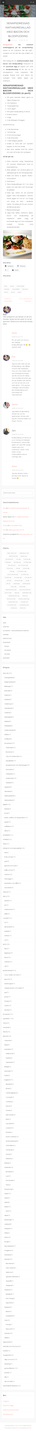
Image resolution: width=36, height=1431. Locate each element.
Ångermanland (9, 682)
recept (6, 292)
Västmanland (8, 800)
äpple (5, 286)
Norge (6, 1241)
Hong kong (8, 1189)
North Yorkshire (11, 1136)
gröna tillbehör (9, 1368)
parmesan (26, 583)
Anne (14, 333)
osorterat (6, 1027)
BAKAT (5, 804)
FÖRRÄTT (6, 839)
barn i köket (12, 553)
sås (5, 1377)
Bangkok (9, 1294)
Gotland (7, 712)
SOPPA (5, 1351)
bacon (12, 286)
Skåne (6, 734)
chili (18, 559)
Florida (8, 1324)
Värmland (7, 791)
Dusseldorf (9, 1316)
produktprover (11, 589)
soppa (25, 595)
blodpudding (20, 286)
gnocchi (7, 979)
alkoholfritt (8, 927)
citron (8, 562)
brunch (24, 556)
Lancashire (9, 1123)
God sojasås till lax (16, 525)
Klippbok (6, 634)
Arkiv (4, 623)
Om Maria (7, 654)
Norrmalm (9, 769)
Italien (6, 1206)
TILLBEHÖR (6, 1355)
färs (12, 571)
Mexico (6, 1237)
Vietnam (14, 608)
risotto (6, 1005)
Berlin (8, 1311)
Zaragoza (9, 1285)
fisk (18, 568)
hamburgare (8, 983)
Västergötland (9, 796)
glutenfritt (21, 571)
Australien (7, 1049)
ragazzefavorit (24, 589)
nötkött (7, 962)
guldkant (25, 574)
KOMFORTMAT (8, 970)
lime (8, 583)
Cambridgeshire (11, 1093)
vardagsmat (13, 602)
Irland (6, 1198)
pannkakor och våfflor (11, 883)
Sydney (8, 1058)
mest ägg (7, 879)
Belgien (7, 1066)
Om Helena (7, 650)
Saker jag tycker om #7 (16, 530)
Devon (8, 1106)
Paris (7, 1185)
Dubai (6, 1075)
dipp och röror (9, 1359)
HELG (5, 896)
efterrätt (27, 562)
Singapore (8, 1250)
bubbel (6, 931)
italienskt (18, 577)
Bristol (8, 1088)
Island (6, 1202)
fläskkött (7, 953)
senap (19, 292)
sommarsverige (13, 595)
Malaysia (7, 1228)
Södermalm (10, 778)
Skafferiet (6, 658)
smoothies (7, 887)
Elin (14, 40)
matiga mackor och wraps (13, 988)
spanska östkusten (12, 1276)
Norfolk (8, 1132)
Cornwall (9, 1097)
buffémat (9, 559)
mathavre (25, 289)
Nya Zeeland (8, 1246)
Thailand (7, 1290)
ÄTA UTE (5, 673)
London (16, 583)
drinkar (6, 935)
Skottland (7, 1255)
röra (16, 592)
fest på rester (23, 565)
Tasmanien (9, 1062)
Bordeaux (9, 1171)
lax (27, 580)
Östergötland (8, 677)
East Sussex (10, 1115)
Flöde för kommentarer (11, 1410)
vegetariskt (11, 605)
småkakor (7, 826)
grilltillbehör (12, 574)
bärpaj (6, 809)
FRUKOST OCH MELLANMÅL (12, 848)
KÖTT (4, 944)
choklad (26, 559)
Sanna (15, 404)
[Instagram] (33, 2)
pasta (13, 586)
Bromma (9, 752)
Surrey (8, 1154)
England (11, 565)
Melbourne (9, 1053)
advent (6, 900)
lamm (6, 957)
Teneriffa (9, 1281)
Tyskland (7, 1307)
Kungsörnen (7, 45)
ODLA (5, 1023)
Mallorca (9, 1272)
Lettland (7, 1224)
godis (6, 822)
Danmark (7, 1071)
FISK (4, 844)
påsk (6, 914)
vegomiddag (24, 605)
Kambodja (7, 1219)
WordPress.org (8, 1414)
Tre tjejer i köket (18, 10)
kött (9, 580)
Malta (6, 1233)
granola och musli (10, 865)
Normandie (9, 1180)
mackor (7, 874)
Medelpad (7, 726)
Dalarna (7, 695)
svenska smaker (23, 599)
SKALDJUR (6, 1342)
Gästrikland (8, 708)
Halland (7, 721)
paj (5, 992)
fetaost (10, 568)
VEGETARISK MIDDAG (10, 1386)
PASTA (5, 1032)
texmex (7, 1010)
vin (5, 940)
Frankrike (7, 1167)
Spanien (7, 1259)
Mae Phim (9, 1303)
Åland (6, 1045)
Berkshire (9, 1084)
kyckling (27, 577)
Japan (6, 1215)
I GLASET (6, 918)
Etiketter (6, 626)
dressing (6, 289)
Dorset (8, 1110)
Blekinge (7, 686)
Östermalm (9, 747)
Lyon (7, 1176)
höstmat (8, 577)
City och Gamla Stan (12, 756)
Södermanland (9, 730)
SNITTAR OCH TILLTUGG (11, 1346)
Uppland (7, 787)
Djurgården (10, 760)
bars (5, 852)
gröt (5, 861)
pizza (6, 996)
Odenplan (9, 774)
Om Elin (6, 646)
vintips (22, 608)
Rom (7, 1211)
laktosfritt (18, 580)
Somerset (9, 1150)
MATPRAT (6, 1018)
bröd (6, 813)
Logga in (6, 1401)
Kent (7, 1119)
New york (9, 1329)
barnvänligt (24, 553)
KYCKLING (6, 1014)
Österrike (7, 1040)
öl (5, 922)
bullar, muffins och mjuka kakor (14, 817)
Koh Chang (9, 1298)
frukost (26, 568)
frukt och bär (8, 857)
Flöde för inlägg (8, 1405)
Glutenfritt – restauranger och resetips (16, 630)
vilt (5, 966)
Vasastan (9, 782)
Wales (6, 1337)
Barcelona (9, 1263)
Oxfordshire (10, 1145)
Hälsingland (8, 717)
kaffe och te (8, 870)
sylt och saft (8, 1381)
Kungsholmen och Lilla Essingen (16, 765)
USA (5, 1320)
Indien (6, 1193)
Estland (6, 1163)
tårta (6, 830)
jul (5, 905)
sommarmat (26, 592)
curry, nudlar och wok (11, 975)
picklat (6, 1372)
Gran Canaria (10, 1268)
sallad (13, 292)
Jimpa (5, 525)
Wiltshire (9, 1158)
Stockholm (11, 599)
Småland (7, 739)
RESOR (5, 1036)
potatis (22, 586)
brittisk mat (13, 556)
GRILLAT (5, 892)
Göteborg (7, 704)
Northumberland (11, 1141)
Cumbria (9, 1101)
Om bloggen (6, 642)
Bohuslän (7, 690)
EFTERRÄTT (6, 835)
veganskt (24, 602)
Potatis (6, 1001)
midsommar (8, 909)
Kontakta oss (7, 638)
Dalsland (7, 699)
